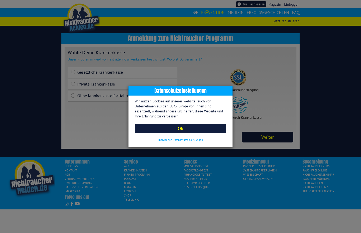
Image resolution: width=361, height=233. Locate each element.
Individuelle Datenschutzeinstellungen (180, 140)
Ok (180, 128)
